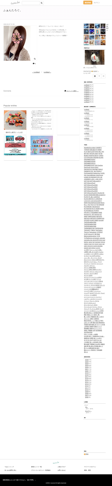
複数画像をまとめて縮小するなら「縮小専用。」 (19, 480)
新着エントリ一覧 (36, 467)
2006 (86, 397)
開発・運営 (87, 470)
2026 (86, 360)
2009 (86, 391)
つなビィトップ (9, 467)
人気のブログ (62, 467)
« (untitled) (36, 72)
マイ (94, 66)
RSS (86, 454)
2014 (86, 382)
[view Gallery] (95, 76)
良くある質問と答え (10, 470)
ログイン (97, 2)
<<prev (107, 25)
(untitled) (86, 85)
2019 (86, 373)
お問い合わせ (62, 470)
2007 (86, 395)
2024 (86, 363)
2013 (86, 384)
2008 (86, 393)
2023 (86, 365)
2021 (86, 369)
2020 (86, 371)
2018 (86, 375)
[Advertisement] (83, 12)
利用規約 (48, 470)
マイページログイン (90, 467)
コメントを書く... (72, 91)
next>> (107, 29)
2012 (86, 386)
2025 (86, 362)
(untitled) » (47, 72)
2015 (86, 380)
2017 (86, 377)
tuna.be (55, 463)
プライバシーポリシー (37, 470)
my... (86, 407)
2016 (86, 378)
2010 (86, 390)
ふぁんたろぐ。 (12, 10)
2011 (86, 388)
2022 (86, 367)
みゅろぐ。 (88, 411)
